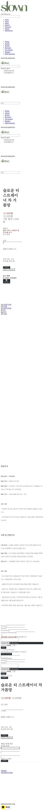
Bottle (7, 23)
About (7, 21)
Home (7, 19)
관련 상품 (4, 313)
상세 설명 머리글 (6, 304)
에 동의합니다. (14, 637)
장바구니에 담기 (7, 737)
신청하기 (4, 760)
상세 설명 (4, 306)
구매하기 (4, 677)
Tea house (8, 27)
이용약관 (4, 771)
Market (7, 29)
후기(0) (3, 310)
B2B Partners (9, 30)
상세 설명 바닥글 (6, 308)
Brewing (7, 25)
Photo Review (9, 650)
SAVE (3, 647)
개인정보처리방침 (7, 772)
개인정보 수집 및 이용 (8, 637)
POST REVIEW (6, 654)
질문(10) (3, 312)
